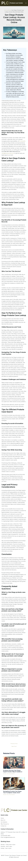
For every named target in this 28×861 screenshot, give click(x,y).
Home (5, 10)
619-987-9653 (6, 835)
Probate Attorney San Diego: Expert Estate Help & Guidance (12, 771)
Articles (4, 773)
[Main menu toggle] (25, 3)
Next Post (14, 746)
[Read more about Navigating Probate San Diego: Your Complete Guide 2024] (14, 783)
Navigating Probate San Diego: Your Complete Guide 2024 (12, 792)
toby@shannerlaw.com (9, 837)
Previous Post (14, 743)
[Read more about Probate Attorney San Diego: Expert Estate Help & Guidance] (14, 762)
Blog (9, 10)
